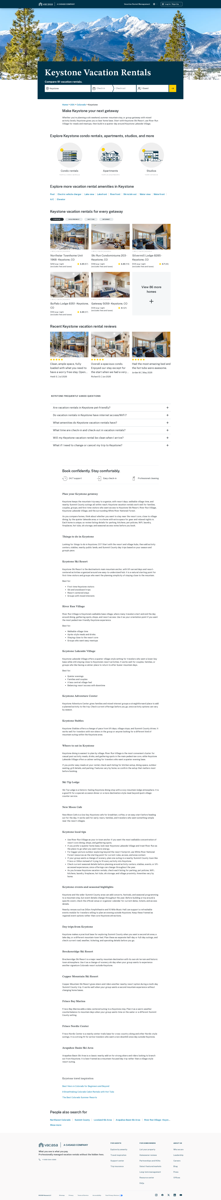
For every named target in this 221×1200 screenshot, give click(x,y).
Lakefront (102, 194)
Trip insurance (117, 1166)
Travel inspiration (118, 1155)
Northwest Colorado (60, 1120)
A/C (52, 199)
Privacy (71, 1195)
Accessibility (97, 1195)
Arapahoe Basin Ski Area (128, 1120)
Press (175, 1172)
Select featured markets (150, 1166)
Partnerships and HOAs (150, 1161)
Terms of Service (83, 1195)
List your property (147, 1150)
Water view (145, 194)
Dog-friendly (74, 219)
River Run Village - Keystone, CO (160, 1120)
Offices (176, 1178)
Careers (176, 1161)
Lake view (89, 194)
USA (72, 105)
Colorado (81, 105)
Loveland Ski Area (103, 1120)
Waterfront (159, 194)
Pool (52, 194)
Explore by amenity (118, 1150)
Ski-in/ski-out (130, 194)
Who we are (178, 1150)
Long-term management (150, 1172)
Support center (117, 1161)
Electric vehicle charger (69, 194)
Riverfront (115, 194)
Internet (106, 219)
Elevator (61, 199)
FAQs (142, 1183)
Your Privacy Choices (112, 1195)
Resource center (147, 1178)
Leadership (178, 1155)
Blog (175, 1166)
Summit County (82, 1120)
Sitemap (62, 1195)
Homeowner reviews (148, 1155)
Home (65, 105)
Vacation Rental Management (137, 4)
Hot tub (91, 219)
